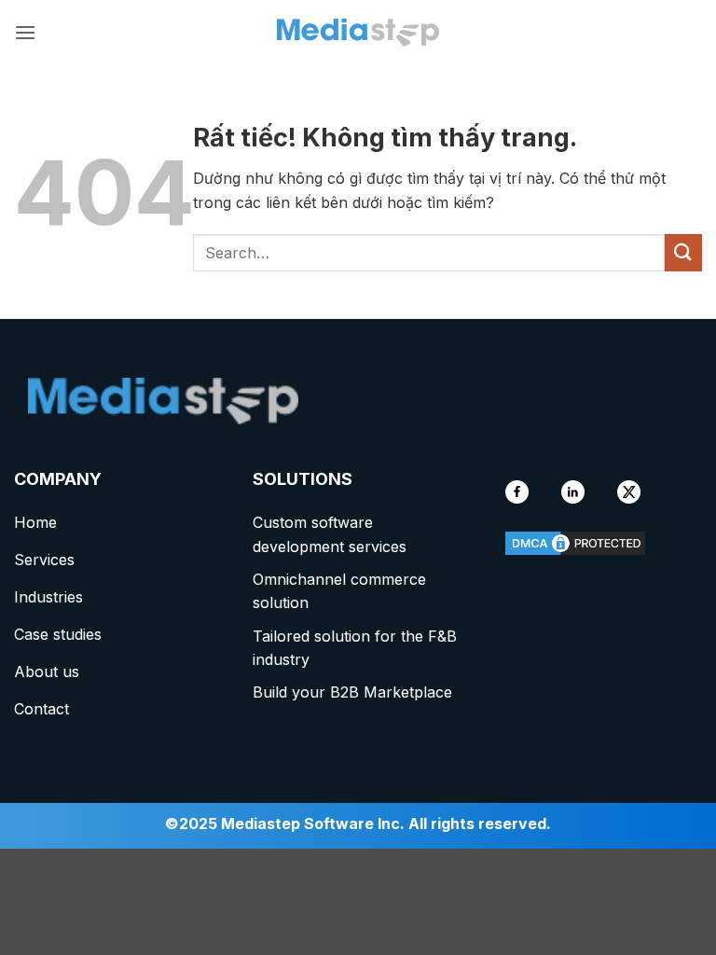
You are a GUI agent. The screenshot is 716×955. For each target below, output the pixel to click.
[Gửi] (683, 252)
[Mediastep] (358, 33)
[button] (25, 32)
